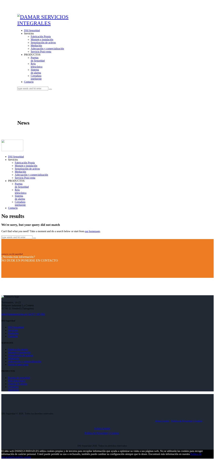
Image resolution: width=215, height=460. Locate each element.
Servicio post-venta (18, 364)
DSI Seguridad (16, 327)
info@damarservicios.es (14, 314)
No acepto (25, 457)
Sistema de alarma (17, 383)
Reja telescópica (16, 380)
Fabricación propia (18, 349)
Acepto (16, 457)
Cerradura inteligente (13, 388)
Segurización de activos (20, 355)
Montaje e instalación (19, 352)
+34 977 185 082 (36, 314)
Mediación (13, 358)
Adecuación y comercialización (24, 361)
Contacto (13, 336)
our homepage (92, 231)
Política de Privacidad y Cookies (186, 421)
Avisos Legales (162, 421)
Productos (13, 333)
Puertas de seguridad (19, 377)
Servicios (13, 330)
